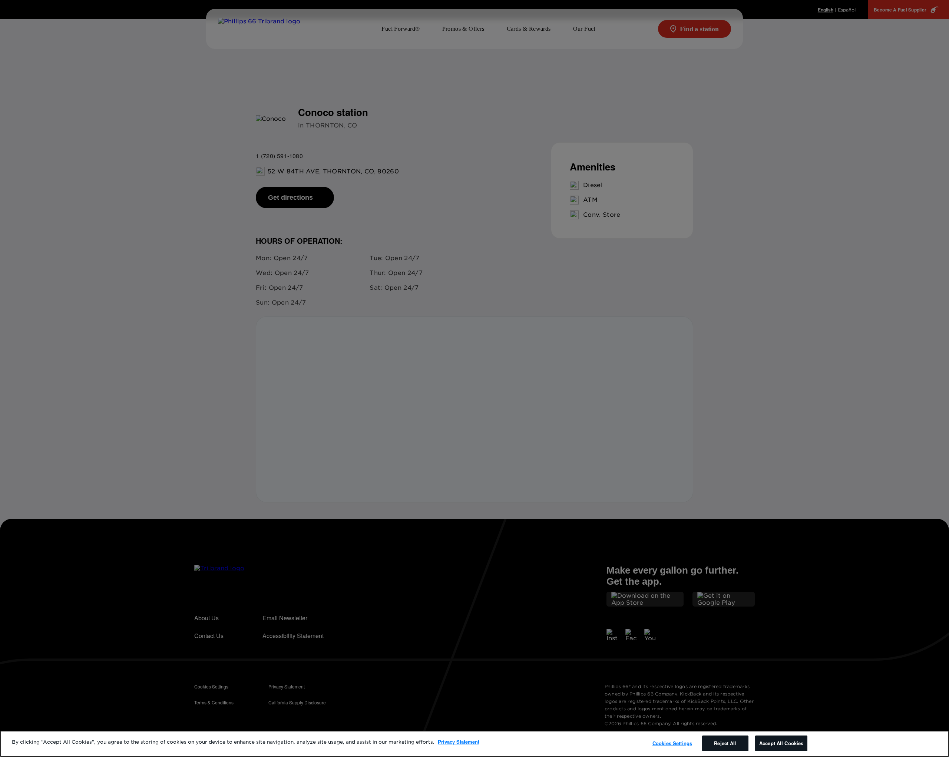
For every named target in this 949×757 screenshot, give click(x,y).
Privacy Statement (458, 741)
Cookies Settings (672, 743)
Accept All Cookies (781, 743)
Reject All (725, 743)
